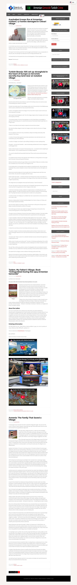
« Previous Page (12, 572)
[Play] (52, 88)
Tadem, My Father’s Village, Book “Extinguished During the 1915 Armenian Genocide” (28, 272)
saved (18, 565)
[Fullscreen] (68, 88)
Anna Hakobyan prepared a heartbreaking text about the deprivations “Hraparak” (60, 237)
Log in (52, 578)
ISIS (17, 263)
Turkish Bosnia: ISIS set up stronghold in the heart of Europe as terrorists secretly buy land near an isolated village (28, 75)
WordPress (49, 578)
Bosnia (15, 263)
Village (23, 263)
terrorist (19, 263)
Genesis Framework (42, 578)
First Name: (54, 33)
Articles (14, 564)
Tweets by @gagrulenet (56, 182)
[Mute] (66, 88)
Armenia (15, 565)
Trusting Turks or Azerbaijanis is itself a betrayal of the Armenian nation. (59, 247)
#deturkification (21, 330)
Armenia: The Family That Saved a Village (25, 418)
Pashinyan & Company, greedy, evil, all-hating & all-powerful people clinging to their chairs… (59, 212)
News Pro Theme (34, 578)
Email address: (54, 38)
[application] (60, 84)
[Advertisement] (58, 156)
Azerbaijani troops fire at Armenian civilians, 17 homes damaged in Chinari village (27, 21)
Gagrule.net (15, 7)
